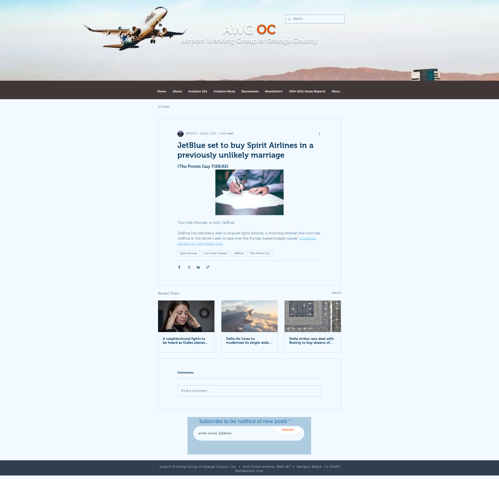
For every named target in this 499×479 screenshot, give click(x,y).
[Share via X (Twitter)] (189, 267)
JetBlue (238, 253)
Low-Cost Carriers (215, 253)
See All (336, 293)
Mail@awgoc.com (249, 471)
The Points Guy (260, 253)
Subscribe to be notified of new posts (243, 421)
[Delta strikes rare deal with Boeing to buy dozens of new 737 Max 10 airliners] (313, 316)
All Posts (164, 107)
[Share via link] (208, 267)
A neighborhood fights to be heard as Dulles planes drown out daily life (184, 341)
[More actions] (319, 133)
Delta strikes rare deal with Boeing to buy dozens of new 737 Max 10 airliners (311, 341)
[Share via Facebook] (179, 267)
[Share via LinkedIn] (198, 267)
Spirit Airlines (188, 253)
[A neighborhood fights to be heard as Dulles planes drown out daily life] (186, 316)
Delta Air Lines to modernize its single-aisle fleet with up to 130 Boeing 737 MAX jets (249, 341)
